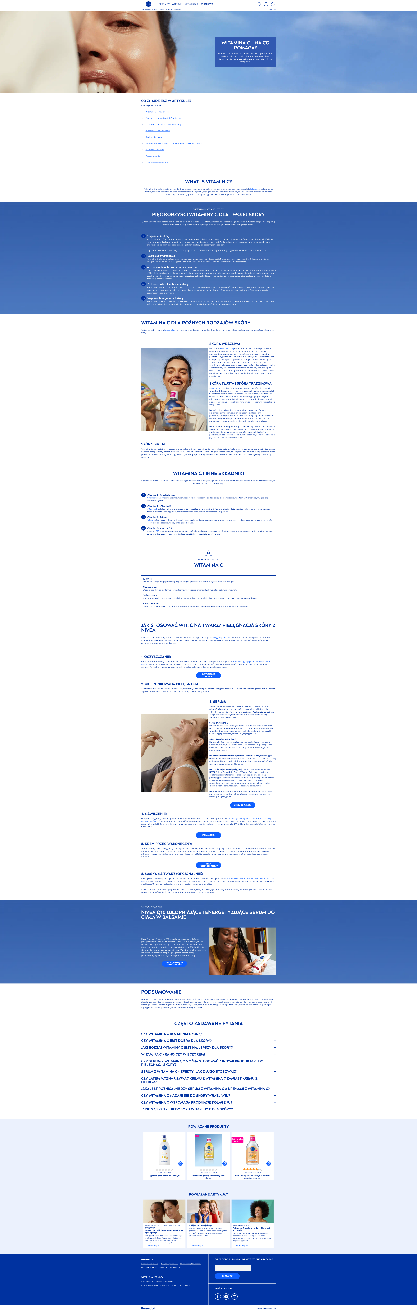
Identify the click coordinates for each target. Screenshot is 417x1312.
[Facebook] (218, 1296)
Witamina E (152, 509)
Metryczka (163, 1267)
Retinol (150, 520)
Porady (147, 10)
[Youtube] (226, 1296)
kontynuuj (227, 1276)
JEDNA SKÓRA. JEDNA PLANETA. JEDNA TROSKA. (161, 1285)
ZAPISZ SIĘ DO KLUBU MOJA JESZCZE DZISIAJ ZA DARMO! (244, 1259)
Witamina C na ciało (155, 149)
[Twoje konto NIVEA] (266, 4)
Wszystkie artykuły (149, 1267)
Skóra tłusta (214, 388)
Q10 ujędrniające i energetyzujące (174, 964)
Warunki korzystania (149, 1264)
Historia (147, 1282)
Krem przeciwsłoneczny (208, 865)
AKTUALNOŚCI (191, 4)
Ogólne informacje (154, 137)
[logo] (148, 4)
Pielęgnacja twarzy (159, 10)
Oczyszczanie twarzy (208, 675)
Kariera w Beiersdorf (164, 1282)
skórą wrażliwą (227, 348)
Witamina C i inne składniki (158, 131)
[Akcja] (272, 4)
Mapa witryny (175, 1267)
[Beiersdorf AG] (148, 1308)
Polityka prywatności (169, 1264)
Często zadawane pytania (157, 162)
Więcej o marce (152, 1277)
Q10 (157, 531)
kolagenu (254, 189)
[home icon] (142, 10)
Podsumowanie (153, 156)
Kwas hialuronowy (155, 498)
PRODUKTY (164, 4)
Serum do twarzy (242, 805)
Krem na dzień (208, 835)
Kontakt (187, 1285)
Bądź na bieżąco (223, 1288)
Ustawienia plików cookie (190, 1264)
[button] (180, 1163)
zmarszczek (241, 262)
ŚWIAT (207, 4)
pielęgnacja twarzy (221, 637)
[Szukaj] (259, 4)
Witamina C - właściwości (157, 112)
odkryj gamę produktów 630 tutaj (243, 250)
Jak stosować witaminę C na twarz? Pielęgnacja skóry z (174, 143)
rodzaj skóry (170, 330)
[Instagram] (234, 1296)
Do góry (273, 10)
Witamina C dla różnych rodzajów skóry (163, 124)
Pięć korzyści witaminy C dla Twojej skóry (164, 118)
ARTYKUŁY (177, 4)
